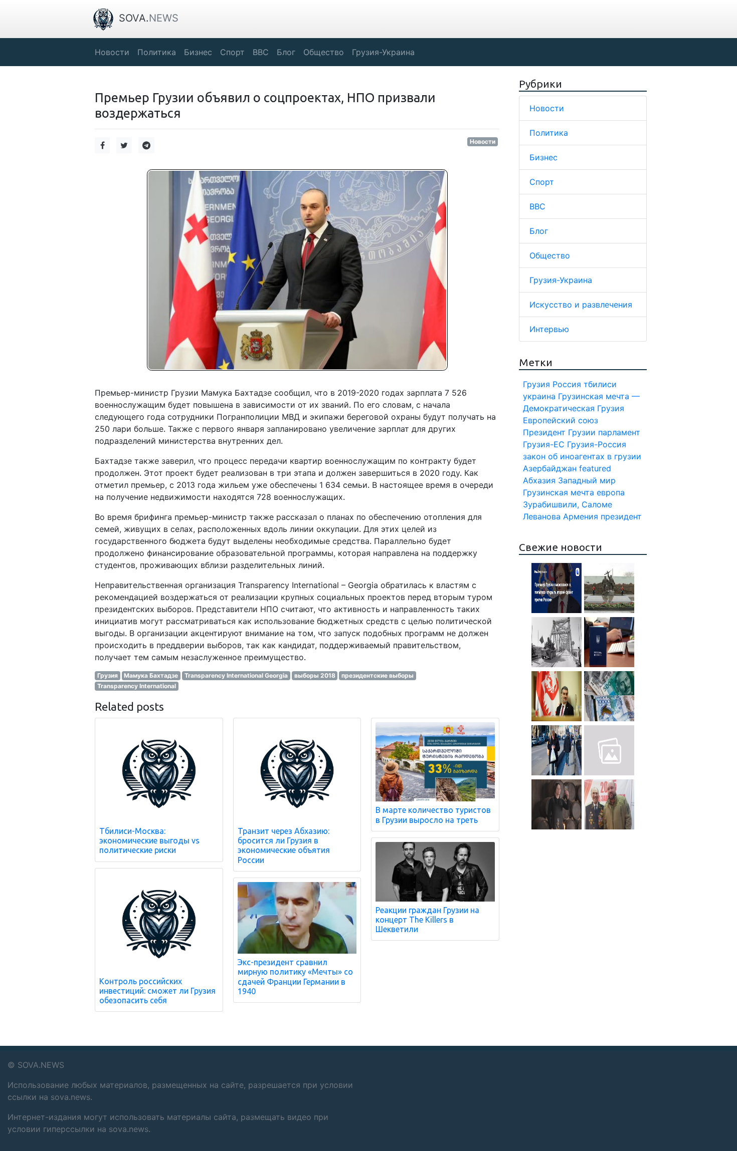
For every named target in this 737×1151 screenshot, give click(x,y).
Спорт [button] (232, 52)
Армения (580, 516)
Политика (548, 133)
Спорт (541, 182)
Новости (482, 141)
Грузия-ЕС (544, 444)
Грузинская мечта (558, 492)
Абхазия (539, 480)
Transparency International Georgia (236, 675)
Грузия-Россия (596, 444)
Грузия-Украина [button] (383, 52)
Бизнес (543, 157)
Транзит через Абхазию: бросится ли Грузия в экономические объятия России (284, 845)
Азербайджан (550, 468)
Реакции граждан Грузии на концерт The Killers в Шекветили (427, 920)
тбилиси (600, 384)
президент (621, 516)
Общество (549, 255)
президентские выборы (377, 675)
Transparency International (136, 686)
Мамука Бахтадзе (151, 675)
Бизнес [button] (198, 52)
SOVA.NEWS (41, 1065)
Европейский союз (560, 420)
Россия (566, 384)
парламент (619, 432)
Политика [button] (156, 52)
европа (611, 492)
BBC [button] (261, 52)
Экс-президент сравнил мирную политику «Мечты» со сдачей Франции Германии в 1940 (295, 977)
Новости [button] (112, 52)
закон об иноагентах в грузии (582, 456)
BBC (537, 206)
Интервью (549, 329)
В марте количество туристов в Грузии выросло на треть (433, 814)
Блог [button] (286, 52)
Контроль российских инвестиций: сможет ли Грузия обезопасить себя (157, 991)
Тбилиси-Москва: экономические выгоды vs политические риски (149, 840)
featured (595, 468)
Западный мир (587, 480)
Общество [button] (323, 52)
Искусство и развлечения (580, 305)
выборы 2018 (314, 675)
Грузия (107, 675)
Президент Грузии (559, 432)
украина (539, 396)
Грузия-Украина (560, 280)
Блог (538, 231)
